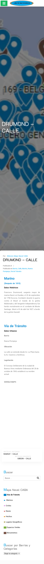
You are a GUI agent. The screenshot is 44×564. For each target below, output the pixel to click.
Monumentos (12, 533)
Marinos (9, 500)
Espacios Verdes (13, 527)
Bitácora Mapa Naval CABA (17, 256)
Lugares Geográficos (14, 522)
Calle (19, 268)
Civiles (8, 506)
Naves (8, 511)
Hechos (9, 516)
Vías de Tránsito (13, 495)
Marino (24, 268)
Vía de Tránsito (16, 271)
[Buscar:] (22, 478)
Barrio (15, 268)
